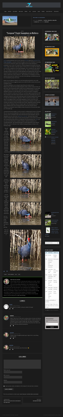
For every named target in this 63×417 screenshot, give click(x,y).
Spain (19, 274)
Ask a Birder (15, 11)
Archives (9, 11)
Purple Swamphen (11, 274)
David (5, 60)
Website (5, 380)
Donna (12, 315)
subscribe (54, 20)
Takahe (5, 66)
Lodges (39, 11)
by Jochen (23, 35)
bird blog (27, 60)
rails (16, 274)
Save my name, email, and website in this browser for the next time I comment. (21, 386)
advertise (50, 20)
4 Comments (28, 35)
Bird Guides (21, 11)
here (48, 310)
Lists (30, 11)
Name (7, 370)
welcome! (47, 21)
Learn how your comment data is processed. (29, 394)
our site (40, 20)
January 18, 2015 (17, 35)
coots (36, 119)
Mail (6, 375)
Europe (5, 274)
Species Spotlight (49, 11)
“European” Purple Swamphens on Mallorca (22, 33)
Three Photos (56, 11)
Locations (34, 11)
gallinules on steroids (22, 116)
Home (5, 11)
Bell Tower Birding (21, 295)
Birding (26, 11)
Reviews (43, 11)
